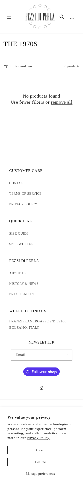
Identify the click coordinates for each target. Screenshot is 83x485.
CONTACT (17, 183)
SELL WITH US (21, 244)
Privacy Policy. (38, 438)
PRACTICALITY (21, 294)
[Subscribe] (67, 355)
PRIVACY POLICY (23, 204)
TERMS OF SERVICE (25, 193)
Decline (40, 462)
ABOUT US (18, 273)
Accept (40, 450)
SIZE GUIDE (19, 233)
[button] (9, 17)
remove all (61, 102)
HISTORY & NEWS (23, 283)
